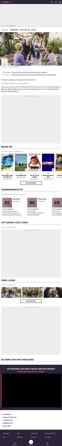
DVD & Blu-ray (25, 30)
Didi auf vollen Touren (15, 89)
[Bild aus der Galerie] (11, 292)
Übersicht (5, 30)
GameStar (19, 437)
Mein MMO (48, 437)
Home (2, 25)
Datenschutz (34, 433)
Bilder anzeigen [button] (31, 301)
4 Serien (20, 80)
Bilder (33, 30)
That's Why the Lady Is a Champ (31, 371)
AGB (18, 433)
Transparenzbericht (50, 433)
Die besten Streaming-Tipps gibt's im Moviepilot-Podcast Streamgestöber (33, 75)
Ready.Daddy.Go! (13, 91)
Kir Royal (51, 89)
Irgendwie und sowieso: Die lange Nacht (11, 215)
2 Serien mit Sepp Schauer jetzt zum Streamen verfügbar (29, 72)
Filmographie (14, 30)
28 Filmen (12, 80)
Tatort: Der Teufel (31, 211)
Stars (6, 25)
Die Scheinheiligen (21, 175)
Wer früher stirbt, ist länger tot (7, 176)
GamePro (33, 437)
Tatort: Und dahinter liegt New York (10, 213)
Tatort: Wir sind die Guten (31, 89)
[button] (15, 444)
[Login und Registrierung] (56, 2)
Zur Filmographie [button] (31, 183)
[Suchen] (52, 2)
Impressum (6, 433)
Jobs (4, 437)
